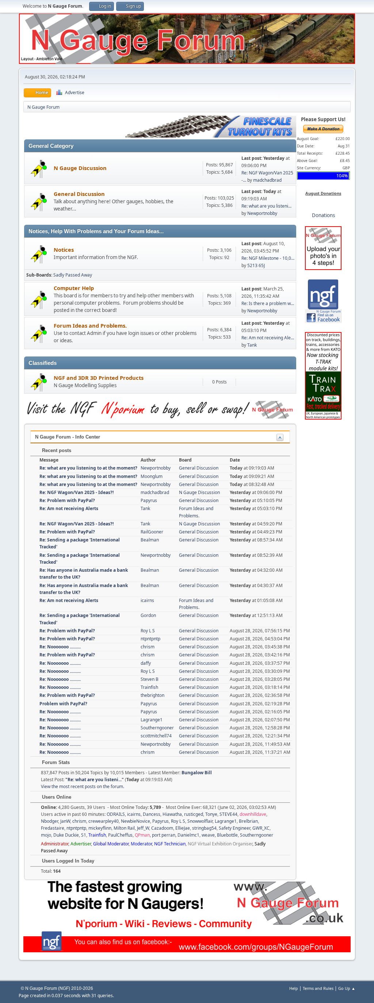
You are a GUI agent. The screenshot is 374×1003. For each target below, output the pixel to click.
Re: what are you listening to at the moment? (88, 468)
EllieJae (182, 828)
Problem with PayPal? (63, 704)
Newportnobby (262, 213)
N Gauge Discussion (80, 167)
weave (208, 835)
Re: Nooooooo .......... (60, 647)
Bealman (150, 540)
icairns (147, 600)
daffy (146, 663)
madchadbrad (267, 180)
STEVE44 (228, 814)
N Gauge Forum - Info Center (67, 437)
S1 (83, 835)
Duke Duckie (66, 835)
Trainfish (149, 687)
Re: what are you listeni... (266, 206)
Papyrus (149, 500)
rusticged (193, 814)
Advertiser (80, 844)
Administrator (54, 844)
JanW (65, 821)
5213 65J (256, 265)
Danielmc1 (188, 835)
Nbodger (49, 821)
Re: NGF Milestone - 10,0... (267, 258)
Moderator (141, 844)
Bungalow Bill (197, 772)
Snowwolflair (200, 821)
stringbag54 (204, 828)
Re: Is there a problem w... (267, 303)
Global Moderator (111, 844)
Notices (64, 249)
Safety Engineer (234, 828)
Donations (323, 215)
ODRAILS (116, 814)
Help (293, 988)
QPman (142, 835)
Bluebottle (227, 835)
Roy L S (148, 631)
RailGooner (152, 532)
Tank (252, 345)
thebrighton (152, 695)
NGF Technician (170, 844)
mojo (46, 835)
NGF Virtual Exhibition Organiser (220, 844)
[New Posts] (39, 168)
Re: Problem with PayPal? (67, 500)
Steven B (150, 679)
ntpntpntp (150, 639)
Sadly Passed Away (72, 275)
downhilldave (253, 814)
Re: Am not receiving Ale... (267, 338)
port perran (163, 835)
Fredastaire (52, 828)
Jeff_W (143, 828)
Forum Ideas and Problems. (90, 325)
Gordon (148, 615)
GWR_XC (261, 828)
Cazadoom (162, 828)
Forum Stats (55, 762)
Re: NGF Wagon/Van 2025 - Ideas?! (76, 492)
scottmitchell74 (156, 736)
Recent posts (56, 450)
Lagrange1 (152, 720)
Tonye (211, 814)
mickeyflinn (99, 828)
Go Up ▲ (346, 988)
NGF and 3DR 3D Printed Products (99, 377)
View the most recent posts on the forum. (82, 786)
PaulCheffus (120, 835)
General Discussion (79, 193)
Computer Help (74, 288)
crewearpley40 (103, 821)
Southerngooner (157, 728)
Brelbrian (248, 821)
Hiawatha (172, 814)
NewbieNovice (135, 821)
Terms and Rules (318, 988)
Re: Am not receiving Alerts (68, 508)
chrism (147, 647)
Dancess (151, 814)
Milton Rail (124, 828)
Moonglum (152, 476)
